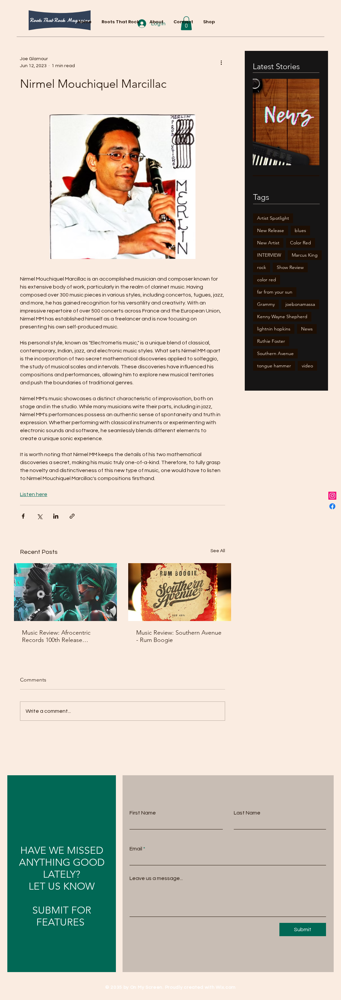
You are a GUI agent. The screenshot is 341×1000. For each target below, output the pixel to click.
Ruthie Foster (271, 341)
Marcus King (305, 255)
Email (136, 848)
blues (300, 230)
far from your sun (274, 292)
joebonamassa (300, 304)
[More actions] (221, 62)
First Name (143, 812)
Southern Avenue (275, 353)
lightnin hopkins (273, 329)
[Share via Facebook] (23, 516)
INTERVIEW (269, 255)
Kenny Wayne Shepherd (282, 316)
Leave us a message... (156, 878)
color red (266, 280)
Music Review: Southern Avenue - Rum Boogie (178, 636)
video (307, 366)
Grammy (266, 304)
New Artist (268, 243)
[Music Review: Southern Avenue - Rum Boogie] (179, 592)
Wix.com (226, 987)
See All (217, 551)
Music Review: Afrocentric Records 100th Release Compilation (56, 636)
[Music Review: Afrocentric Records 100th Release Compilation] (65, 592)
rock (261, 267)
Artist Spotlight (273, 218)
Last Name (247, 812)
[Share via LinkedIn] (56, 516)
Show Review (290, 267)
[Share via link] (72, 516)
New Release (270, 230)
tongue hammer (274, 366)
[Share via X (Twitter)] (39, 516)
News (307, 329)
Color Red (300, 243)
